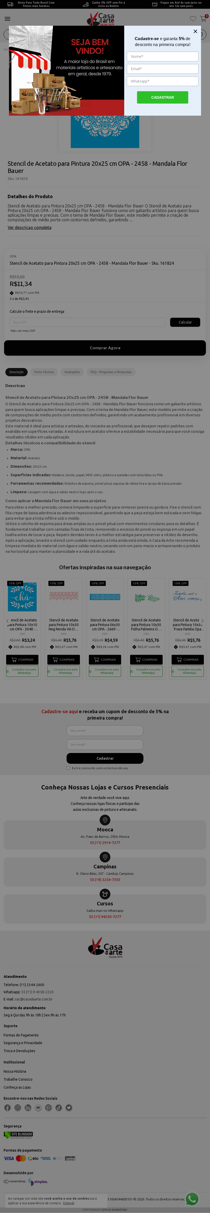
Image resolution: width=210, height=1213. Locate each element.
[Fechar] (195, 31)
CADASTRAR (162, 97)
